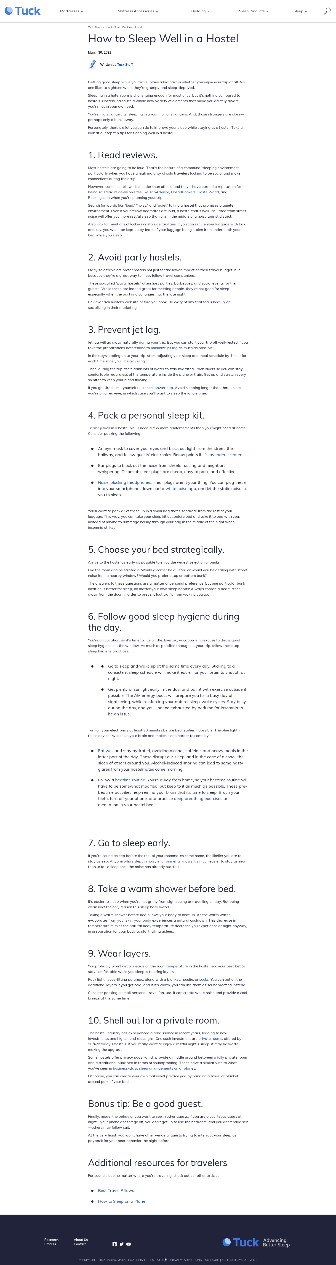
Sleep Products (252, 11)
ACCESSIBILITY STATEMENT (239, 1260)
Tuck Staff (125, 65)
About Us (81, 1240)
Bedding (198, 11)
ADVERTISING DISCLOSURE (201, 1260)
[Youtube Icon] (128, 1244)
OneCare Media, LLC (119, 1260)
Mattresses (69, 11)
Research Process (51, 1242)
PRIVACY (176, 1260)
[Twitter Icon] (121, 1244)
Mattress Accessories (136, 11)
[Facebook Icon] (114, 1244)
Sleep (298, 11)
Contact (80, 1244)
